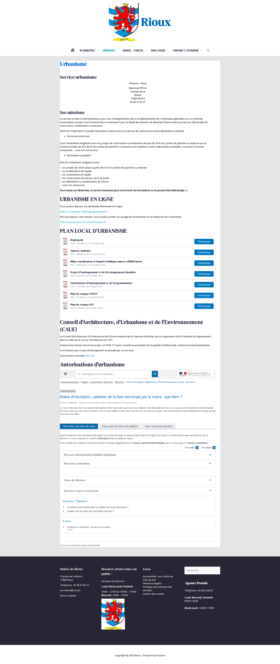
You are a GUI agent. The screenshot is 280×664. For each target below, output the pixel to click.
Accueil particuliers (70, 382)
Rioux (156, 22)
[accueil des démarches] (65, 373)
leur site (89, 355)
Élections (120, 382)
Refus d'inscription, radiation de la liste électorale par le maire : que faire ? (161, 382)
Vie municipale (87, 50)
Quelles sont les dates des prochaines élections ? (90, 511)
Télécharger (204, 241)
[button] (208, 50)
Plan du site (149, 579)
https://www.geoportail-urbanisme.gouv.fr (83, 222)
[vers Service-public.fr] (195, 374)
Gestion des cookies (153, 593)
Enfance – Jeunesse (133, 50)
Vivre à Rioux (158, 50)
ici (186, 190)
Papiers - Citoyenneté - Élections (97, 382)
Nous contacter (68, 595)
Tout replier (190, 447)
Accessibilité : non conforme (158, 576)
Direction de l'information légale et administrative (81, 545)
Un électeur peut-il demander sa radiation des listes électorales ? (97, 507)
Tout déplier (207, 447)
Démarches (109, 50)
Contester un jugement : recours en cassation (89, 527)
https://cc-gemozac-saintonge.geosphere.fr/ (83, 211)
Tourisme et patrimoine (186, 50)
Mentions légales (152, 583)
